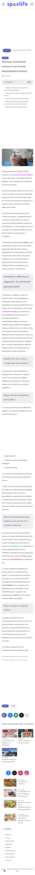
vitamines (8, 860)
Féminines (8, 844)
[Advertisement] (17, 29)
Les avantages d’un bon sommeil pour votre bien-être (24, 794)
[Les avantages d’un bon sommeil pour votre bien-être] (10, 793)
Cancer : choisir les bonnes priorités (24, 742)
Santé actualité (10, 854)
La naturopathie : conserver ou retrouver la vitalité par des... (24, 819)
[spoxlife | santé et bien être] (17, 4)
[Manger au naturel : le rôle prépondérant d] (10, 804)
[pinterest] (20, 773)
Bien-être (8, 835)
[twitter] (14, 773)
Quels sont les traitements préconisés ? (17, 98)
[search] (31, 4)
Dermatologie (9, 841)
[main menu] (3, 4)
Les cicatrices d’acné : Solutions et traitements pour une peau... (22, 50)
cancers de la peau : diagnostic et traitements (8, 743)
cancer (25, 242)
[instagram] (26, 773)
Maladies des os (10, 851)
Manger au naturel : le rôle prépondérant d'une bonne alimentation (24, 806)
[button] (10, 715)
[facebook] (8, 773)
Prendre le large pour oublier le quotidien (9, 761)
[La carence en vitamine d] (10, 783)
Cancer (5, 57)
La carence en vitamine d (22, 783)
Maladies (8, 847)
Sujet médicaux (10, 857)
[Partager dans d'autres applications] (27, 715)
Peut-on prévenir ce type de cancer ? (17, 107)
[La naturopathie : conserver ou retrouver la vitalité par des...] (10, 817)
